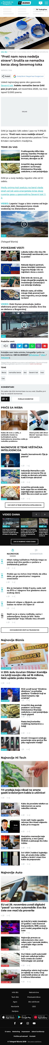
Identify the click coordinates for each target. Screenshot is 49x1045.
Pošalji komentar (25, 399)
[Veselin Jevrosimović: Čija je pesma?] (10, 460)
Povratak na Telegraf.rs (8, 3)
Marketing (16, 1031)
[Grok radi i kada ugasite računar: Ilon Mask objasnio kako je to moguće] (10, 826)
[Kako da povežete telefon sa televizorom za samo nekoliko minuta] (10, 809)
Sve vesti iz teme (25, 505)
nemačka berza (15, 372)
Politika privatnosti (21, 1036)
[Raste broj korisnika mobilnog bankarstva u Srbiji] (10, 727)
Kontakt (32, 1036)
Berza (4, 372)
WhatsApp (34, 355)
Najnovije (12, 640)
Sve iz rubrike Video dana (25, 541)
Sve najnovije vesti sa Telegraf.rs (24, 630)
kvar (42, 372)
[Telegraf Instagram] (27, 1023)
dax (25, 372)
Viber (43, 355)
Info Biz (4, 52)
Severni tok (33, 372)
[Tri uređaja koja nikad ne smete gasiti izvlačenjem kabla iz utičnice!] (24, 774)
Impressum (26, 1031)
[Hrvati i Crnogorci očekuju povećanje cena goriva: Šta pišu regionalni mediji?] (10, 744)
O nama (8, 1031)
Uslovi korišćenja (35, 364)
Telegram (5, 358)
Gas (3, 378)
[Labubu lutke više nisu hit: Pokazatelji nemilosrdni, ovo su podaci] (10, 256)
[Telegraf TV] (34, 1023)
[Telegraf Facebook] (14, 1023)
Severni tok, (7, 85)
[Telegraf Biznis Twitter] (21, 1023)
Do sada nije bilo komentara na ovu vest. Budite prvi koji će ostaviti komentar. (23, 392)
